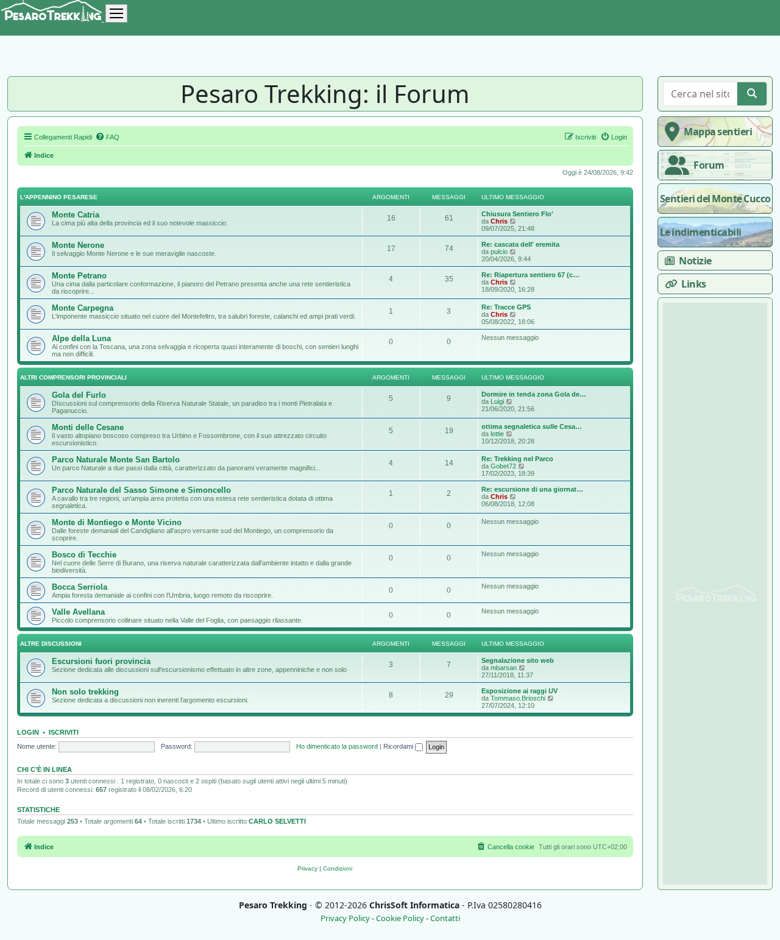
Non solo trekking (85, 691)
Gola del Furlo (79, 395)
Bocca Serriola (79, 587)
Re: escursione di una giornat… (532, 489)
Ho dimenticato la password (337, 746)
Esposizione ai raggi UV (519, 690)
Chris (499, 221)
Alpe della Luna (81, 338)
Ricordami (399, 746)
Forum (709, 165)
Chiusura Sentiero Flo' (517, 213)
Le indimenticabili (701, 232)
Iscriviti (64, 732)
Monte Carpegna (82, 308)
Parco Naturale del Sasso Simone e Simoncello (141, 490)
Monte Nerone (78, 245)
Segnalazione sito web (517, 660)
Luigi (497, 401)
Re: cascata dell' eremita (520, 244)
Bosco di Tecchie (84, 554)
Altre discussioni (51, 643)
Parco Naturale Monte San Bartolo (116, 459)
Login (28, 732)
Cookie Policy (400, 918)
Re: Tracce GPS (506, 307)
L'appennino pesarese (59, 197)
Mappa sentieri (718, 131)
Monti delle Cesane (88, 427)
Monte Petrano (79, 275)
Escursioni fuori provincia (101, 661)
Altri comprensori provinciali (73, 377)
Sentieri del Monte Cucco (715, 198)
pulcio (499, 251)
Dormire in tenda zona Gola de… (533, 394)
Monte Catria (75, 214)
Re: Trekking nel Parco (517, 458)
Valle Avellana (78, 612)
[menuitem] (107, 137)
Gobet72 (503, 466)
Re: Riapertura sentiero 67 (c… (530, 274)
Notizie (695, 260)
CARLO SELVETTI (277, 821)
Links (693, 284)
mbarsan (504, 667)
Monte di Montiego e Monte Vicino (117, 522)
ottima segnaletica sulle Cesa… (531, 426)
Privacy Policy (345, 918)
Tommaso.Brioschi (518, 698)
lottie (497, 433)
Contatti (445, 918)
